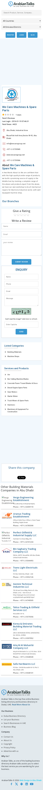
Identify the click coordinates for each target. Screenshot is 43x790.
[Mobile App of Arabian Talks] (21, 784)
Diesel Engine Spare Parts (17, 388)
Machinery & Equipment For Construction (18, 410)
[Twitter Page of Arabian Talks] (16, 784)
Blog (33, 35)
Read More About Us (21, 704)
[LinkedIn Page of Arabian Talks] (26, 784)
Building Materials (14, 352)
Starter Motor (12, 396)
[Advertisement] (21, 63)
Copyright (8, 744)
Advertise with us (11, 751)
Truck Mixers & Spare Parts (18, 401)
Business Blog (10, 726)
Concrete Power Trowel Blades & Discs (22, 383)
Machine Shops (13, 356)
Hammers (11, 405)
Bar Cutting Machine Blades (18, 379)
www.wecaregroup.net (16, 155)
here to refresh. (31, 319)
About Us (8, 740)
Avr (8, 375)
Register (10, 35)
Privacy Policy (9, 747)
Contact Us (8, 737)
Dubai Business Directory (15, 716)
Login (21, 35)
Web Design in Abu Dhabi (30, 780)
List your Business (11, 719)
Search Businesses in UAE (15, 723)
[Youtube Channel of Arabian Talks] (31, 784)
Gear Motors (12, 392)
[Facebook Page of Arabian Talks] (11, 784)
